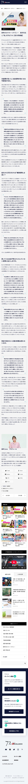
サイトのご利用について (18, 776)
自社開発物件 (5, 760)
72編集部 (8, 486)
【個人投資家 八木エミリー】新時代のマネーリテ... (20, 517)
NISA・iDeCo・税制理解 (8, 627)
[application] (14, 562)
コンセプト (4, 756)
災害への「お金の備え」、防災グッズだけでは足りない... (19, 580)
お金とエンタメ (6, 630)
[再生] (3, 567)
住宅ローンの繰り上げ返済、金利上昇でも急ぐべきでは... (19, 602)
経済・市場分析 (6, 650)
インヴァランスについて (7, 764)
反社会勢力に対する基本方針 (18, 777)
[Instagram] (18, 749)
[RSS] (22, 749)
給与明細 (6, 490)
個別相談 (16, 760)
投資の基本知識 (6, 643)
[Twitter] (14, 749)
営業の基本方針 (8, 776)
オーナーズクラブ (7, 777)
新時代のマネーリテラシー (8, 29)
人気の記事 (20, 574)
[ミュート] (22, 567)
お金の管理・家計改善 (8, 633)
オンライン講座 (17, 756)
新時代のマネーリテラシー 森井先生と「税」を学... (8, 517)
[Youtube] (6, 749)
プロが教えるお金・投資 (8, 637)
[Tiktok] (10, 749)
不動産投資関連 (7, 640)
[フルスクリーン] (24, 567)
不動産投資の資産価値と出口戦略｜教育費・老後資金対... (19, 591)
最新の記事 (7, 574)
